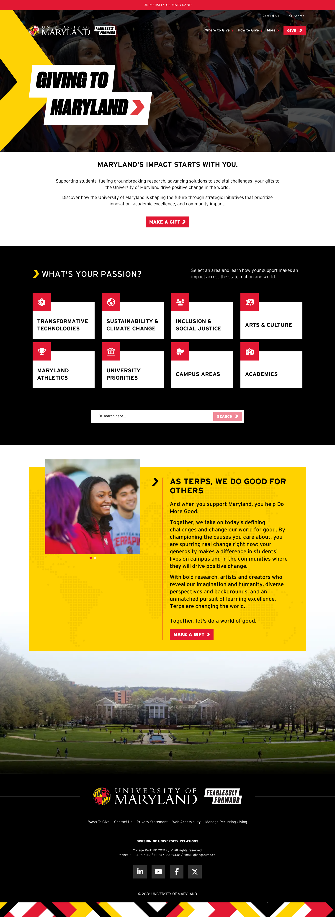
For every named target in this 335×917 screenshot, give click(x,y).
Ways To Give (99, 822)
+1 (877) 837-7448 (167, 855)
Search (299, 16)
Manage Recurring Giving (226, 822)
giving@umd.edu (205, 855)
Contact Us (271, 16)
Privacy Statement (152, 822)
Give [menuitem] (291, 31)
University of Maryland (168, 5)
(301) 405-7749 (140, 855)
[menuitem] (219, 30)
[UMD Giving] (72, 31)
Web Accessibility (186, 822)
